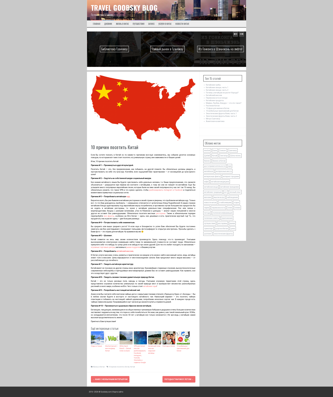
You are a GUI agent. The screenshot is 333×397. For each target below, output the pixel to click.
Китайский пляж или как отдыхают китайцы (154, 349)
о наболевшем (225, 202)
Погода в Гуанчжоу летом (178, 379)
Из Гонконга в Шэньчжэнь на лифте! (220, 48)
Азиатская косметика (215, 121)
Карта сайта (118, 392)
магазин (207, 197)
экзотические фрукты (223, 234)
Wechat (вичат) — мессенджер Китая (111, 348)
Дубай (207, 156)
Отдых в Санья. (96, 346)
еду (128, 196)
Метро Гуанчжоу (213, 119)
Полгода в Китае (168, 346)
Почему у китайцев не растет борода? (222, 93)
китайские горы (150, 286)
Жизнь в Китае (122, 23)
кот (225, 192)
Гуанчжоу (233, 150)
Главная (96, 23)
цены (232, 228)
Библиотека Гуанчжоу (113, 48)
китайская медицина (220, 182)
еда (229, 166)
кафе (206, 182)
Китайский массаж (214, 95)
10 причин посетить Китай (119, 367)
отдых (236, 202)
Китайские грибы (213, 85)
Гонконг (222, 150)
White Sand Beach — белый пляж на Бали (125, 348)
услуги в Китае (221, 228)
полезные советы (211, 218)
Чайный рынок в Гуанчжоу (166, 48)
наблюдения (232, 197)
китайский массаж (124, 251)
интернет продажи (231, 176)
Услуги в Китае (164, 23)
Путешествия (138, 23)
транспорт (208, 228)
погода (207, 213)
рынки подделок (133, 247)
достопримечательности (215, 166)
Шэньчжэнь (235, 156)
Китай (132, 367)
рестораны (160, 213)
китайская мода (211, 187)
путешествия (209, 223)
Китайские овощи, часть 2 (217, 90)
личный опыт (235, 192)
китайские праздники (229, 187)
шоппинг (208, 234)
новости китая (210, 202)
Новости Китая (182, 23)
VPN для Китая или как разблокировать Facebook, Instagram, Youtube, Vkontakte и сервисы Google (140, 354)
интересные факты (212, 176)
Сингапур (224, 156)
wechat (207, 150)
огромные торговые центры (103, 247)
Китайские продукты (215, 100)
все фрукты (109, 216)
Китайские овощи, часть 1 (217, 87)
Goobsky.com (106, 392)
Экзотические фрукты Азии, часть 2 (221, 116)
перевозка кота (218, 208)
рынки (232, 223)
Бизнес (151, 23)
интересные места (224, 171)
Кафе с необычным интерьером (110, 379)
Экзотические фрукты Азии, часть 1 (221, 113)
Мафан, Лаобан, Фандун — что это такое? (223, 103)
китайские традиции (213, 192)
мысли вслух (219, 197)
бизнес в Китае (219, 161)
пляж (230, 208)
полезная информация (222, 213)
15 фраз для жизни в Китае (217, 108)
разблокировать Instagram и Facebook (166, 190)
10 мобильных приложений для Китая (183, 348)
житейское (208, 171)
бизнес (207, 161)
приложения (227, 218)
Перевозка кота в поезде (217, 98)
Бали (215, 150)
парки (206, 208)
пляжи (237, 208)
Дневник (108, 23)
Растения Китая (213, 106)
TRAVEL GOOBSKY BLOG (124, 8)
